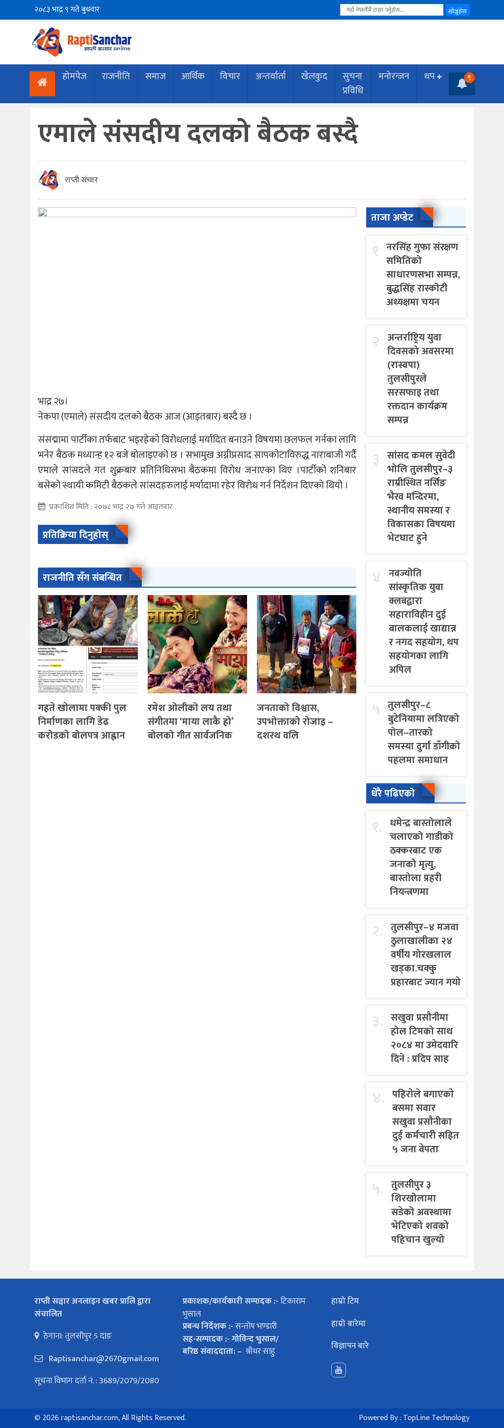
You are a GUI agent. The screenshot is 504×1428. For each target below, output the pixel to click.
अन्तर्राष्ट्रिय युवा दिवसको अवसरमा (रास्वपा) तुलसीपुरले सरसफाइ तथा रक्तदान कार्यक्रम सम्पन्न (420, 378)
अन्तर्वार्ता (270, 76)
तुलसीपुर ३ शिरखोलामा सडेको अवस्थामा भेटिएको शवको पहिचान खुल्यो (421, 1212)
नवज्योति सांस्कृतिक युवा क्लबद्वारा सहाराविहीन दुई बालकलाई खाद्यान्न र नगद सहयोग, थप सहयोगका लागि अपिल (424, 621)
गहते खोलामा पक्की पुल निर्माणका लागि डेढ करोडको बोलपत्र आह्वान (82, 722)
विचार (230, 76)
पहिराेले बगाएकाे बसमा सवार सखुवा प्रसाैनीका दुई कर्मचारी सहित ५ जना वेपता (425, 1122)
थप (429, 76)
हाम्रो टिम (345, 1301)
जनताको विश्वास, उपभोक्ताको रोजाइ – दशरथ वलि (295, 722)
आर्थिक (193, 76)
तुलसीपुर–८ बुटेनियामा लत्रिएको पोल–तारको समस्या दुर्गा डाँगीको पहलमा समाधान (424, 733)
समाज (155, 76)
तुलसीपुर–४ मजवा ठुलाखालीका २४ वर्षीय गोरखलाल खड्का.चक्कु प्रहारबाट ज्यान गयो (426, 955)
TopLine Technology (436, 1418)
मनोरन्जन (393, 76)
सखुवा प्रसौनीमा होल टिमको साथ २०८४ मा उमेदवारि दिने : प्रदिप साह (424, 1038)
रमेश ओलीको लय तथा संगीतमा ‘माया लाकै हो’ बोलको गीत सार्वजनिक (190, 722)
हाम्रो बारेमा (348, 1324)
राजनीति (116, 76)
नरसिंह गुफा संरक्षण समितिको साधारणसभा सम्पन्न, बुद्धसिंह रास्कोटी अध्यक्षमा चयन (423, 275)
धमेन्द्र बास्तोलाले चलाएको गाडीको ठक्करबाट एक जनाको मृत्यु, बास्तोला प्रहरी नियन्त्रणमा (421, 857)
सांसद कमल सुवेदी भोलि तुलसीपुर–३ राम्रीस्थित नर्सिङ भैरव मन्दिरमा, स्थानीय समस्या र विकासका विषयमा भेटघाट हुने (421, 496)
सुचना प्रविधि (353, 83)
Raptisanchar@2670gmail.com (103, 1359)
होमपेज (75, 76)
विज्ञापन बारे (350, 1346)
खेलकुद (314, 76)
